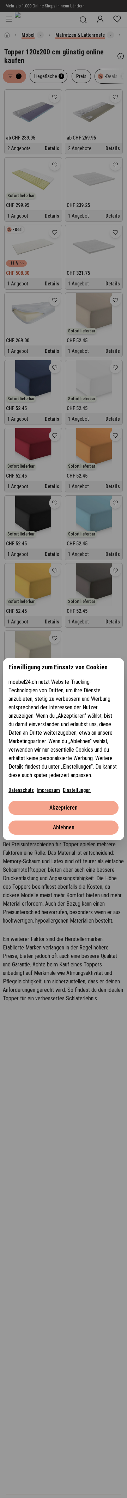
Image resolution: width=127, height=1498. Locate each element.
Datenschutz (21, 790)
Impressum (48, 790)
